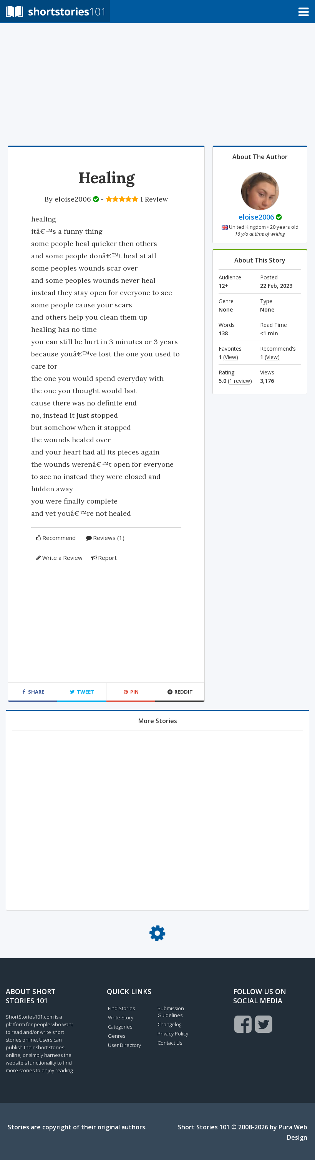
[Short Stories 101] (55, 11)
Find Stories (121, 1008)
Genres (116, 1035)
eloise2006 (73, 199)
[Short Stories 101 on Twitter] (264, 1024)
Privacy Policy (173, 1033)
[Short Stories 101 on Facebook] (243, 1024)
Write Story (120, 1017)
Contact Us (170, 1042)
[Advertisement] (157, 84)
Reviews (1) (108, 537)
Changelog (169, 1024)
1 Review (154, 199)
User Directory (124, 1045)
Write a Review (62, 557)
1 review (239, 380)
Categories (120, 1026)
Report (107, 557)
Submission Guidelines (171, 1012)
